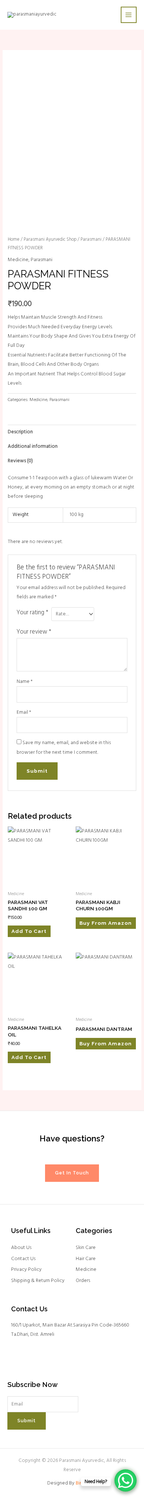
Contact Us (23, 1259)
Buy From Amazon (105, 923)
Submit (26, 1420)
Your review (34, 632)
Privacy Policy (26, 1269)
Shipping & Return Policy (38, 1281)
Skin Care (86, 1248)
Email (24, 712)
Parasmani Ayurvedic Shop (50, 239)
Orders (83, 1281)
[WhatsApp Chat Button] (125, 1480)
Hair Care (86, 1259)
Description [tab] (20, 432)
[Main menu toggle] (129, 15)
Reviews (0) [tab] (20, 461)
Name (24, 682)
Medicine (18, 260)
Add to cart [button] (29, 931)
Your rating (32, 613)
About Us (21, 1248)
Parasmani (91, 239)
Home (14, 239)
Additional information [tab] (33, 446)
